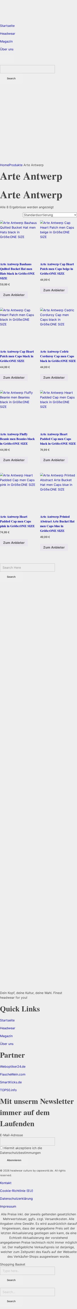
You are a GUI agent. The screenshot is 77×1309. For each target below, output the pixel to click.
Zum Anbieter (14, 295)
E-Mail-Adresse (11, 1135)
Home (4, 165)
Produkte (16, 165)
